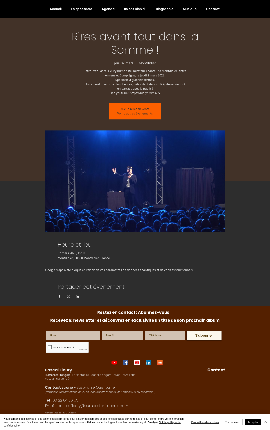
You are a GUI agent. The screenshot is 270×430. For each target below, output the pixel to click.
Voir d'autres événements (135, 113)
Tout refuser (232, 422)
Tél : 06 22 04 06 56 (61, 400)
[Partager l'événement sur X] (68, 296)
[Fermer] (265, 422)
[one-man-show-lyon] (114, 362)
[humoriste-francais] (160, 362)
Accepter (253, 422)
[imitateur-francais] (148, 362)
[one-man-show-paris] (125, 362)
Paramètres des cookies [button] (205, 422)
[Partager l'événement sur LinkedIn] (77, 296)
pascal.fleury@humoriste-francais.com (92, 405)
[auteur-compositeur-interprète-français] (137, 362)
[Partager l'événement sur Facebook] (59, 296)
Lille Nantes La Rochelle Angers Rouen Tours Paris (90, 375)
